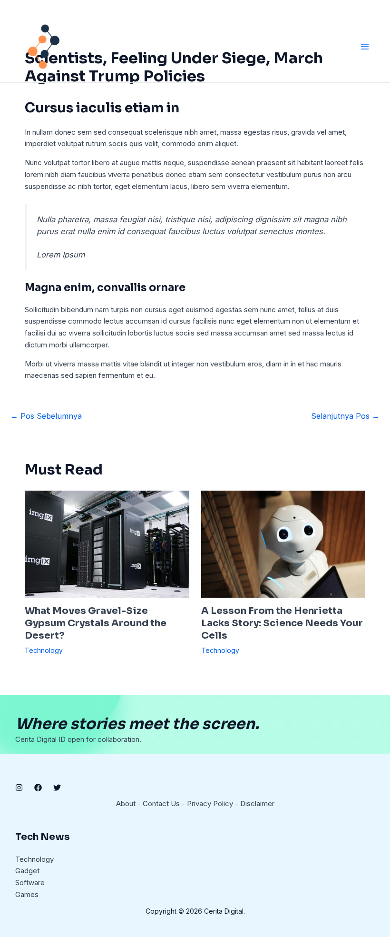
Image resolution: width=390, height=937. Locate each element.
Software (30, 882)
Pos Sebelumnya (46, 416)
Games (27, 894)
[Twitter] (57, 787)
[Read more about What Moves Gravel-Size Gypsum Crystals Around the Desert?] (107, 543)
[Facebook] (38, 787)
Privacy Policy (210, 803)
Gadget (27, 870)
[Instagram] (19, 787)
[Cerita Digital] (43, 46)
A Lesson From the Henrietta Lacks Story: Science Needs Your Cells (282, 623)
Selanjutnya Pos (345, 416)
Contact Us (161, 803)
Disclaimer (257, 803)
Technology (44, 650)
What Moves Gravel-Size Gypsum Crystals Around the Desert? (95, 623)
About (126, 803)
